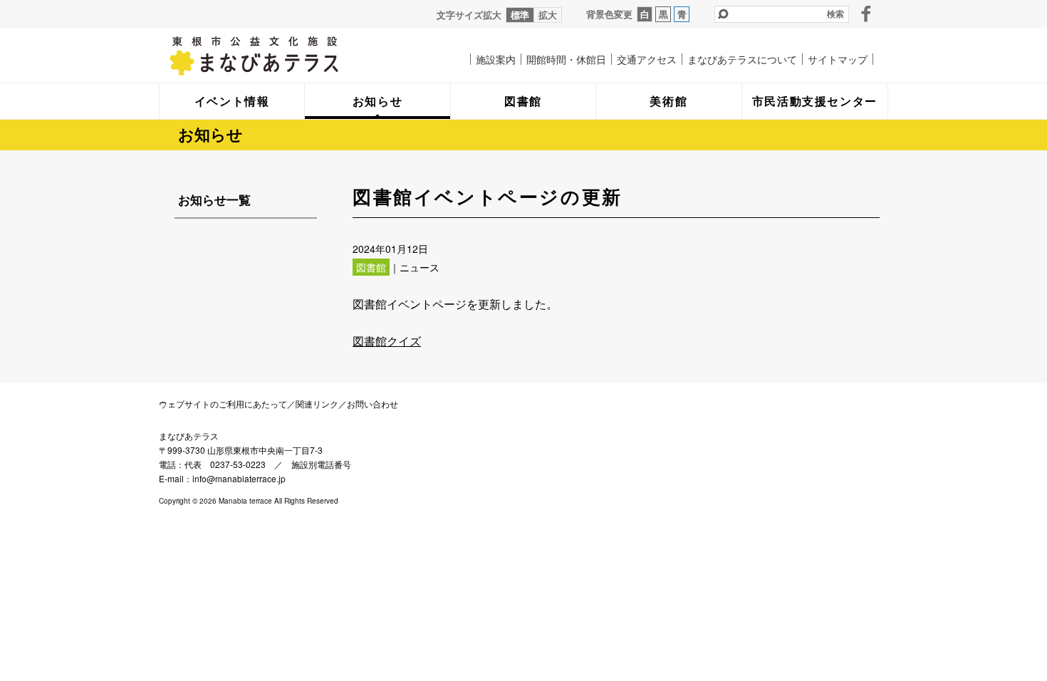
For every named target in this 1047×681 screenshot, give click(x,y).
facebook (866, 13)
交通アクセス (647, 59)
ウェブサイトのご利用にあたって (223, 403)
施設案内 (496, 59)
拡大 (547, 14)
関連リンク (317, 403)
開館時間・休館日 (566, 59)
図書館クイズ (387, 341)
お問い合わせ (372, 403)
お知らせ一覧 (214, 199)
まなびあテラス (283, 55)
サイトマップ (838, 59)
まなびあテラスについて (742, 59)
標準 (520, 14)
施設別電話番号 (321, 464)
